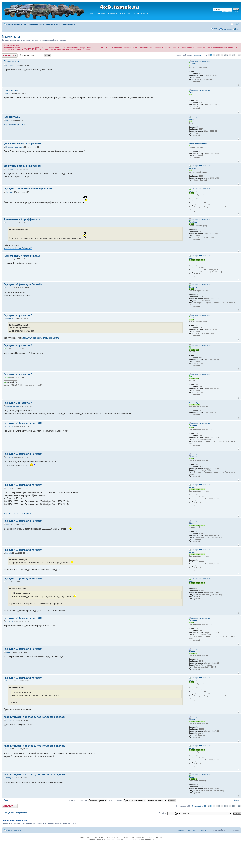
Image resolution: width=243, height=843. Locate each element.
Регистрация (226, 29)
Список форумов (14, 24)
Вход (237, 29)
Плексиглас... (13, 61)
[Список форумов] (44, 18)
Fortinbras (9, 223)
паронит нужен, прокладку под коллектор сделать (34, 716)
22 (239, 55)
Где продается (68, 24)
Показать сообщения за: (77, 800)
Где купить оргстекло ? (18, 315)
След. (236, 800)
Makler (7, 93)
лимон (8, 259)
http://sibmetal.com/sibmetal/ (18, 248)
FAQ (215, 29)
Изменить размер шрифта (237, 23)
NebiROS (9, 65)
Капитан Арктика (12, 406)
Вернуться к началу (238, 85)
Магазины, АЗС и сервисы (41, 24)
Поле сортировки (115, 800)
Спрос (57, 24)
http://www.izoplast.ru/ (14, 124)
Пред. (6, 800)
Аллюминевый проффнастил (22, 219)
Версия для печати (232, 23)
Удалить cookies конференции (190, 830)
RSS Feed (209, 830)
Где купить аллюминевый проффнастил (28, 188)
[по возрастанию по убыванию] (161, 800)
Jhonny (8, 778)
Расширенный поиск (230, 12)
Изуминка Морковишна (14, 147)
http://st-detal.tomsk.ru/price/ (17, 513)
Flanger (8, 652)
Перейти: (162, 813)
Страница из (198, 55)
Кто (25, 24)
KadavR (8, 488)
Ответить (6, 54)
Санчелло (9, 192)
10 (233, 55)
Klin (7, 349)
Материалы (11, 36)
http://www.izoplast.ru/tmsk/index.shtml (40, 338)
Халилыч (9, 169)
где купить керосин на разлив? (22, 143)
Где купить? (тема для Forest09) (23, 284)
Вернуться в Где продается (15, 813)
